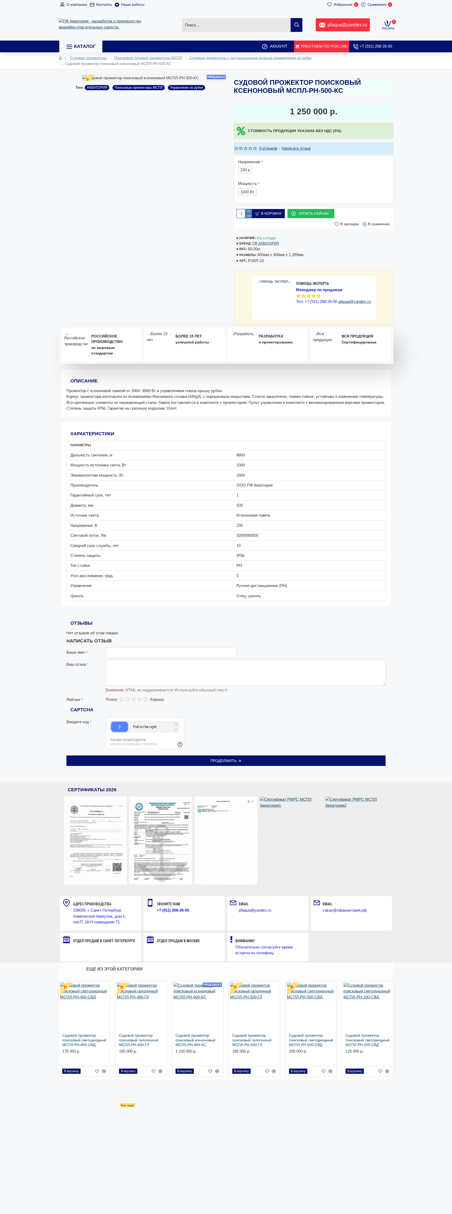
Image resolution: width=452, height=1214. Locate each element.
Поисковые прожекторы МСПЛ (139, 87)
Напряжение (249, 162)
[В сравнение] (103, 1071)
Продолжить (223, 761)
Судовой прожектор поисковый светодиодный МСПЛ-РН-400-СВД (84, 1040)
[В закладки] (97, 1071)
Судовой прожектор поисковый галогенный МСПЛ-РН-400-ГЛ (138, 1040)
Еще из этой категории (114, 969)
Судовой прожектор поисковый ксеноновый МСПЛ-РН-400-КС (195, 1040)
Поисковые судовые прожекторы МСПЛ (148, 58)
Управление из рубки (186, 87)
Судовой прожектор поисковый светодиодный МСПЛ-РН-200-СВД (367, 1040)
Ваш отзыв (76, 664)
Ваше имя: (75, 652)
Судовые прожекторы (88, 58)
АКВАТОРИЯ (97, 87)
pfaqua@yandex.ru (354, 301)
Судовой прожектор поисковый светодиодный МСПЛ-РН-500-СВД (311, 1040)
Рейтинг (73, 699)
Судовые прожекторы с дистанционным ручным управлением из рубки (251, 58)
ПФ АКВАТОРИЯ (265, 243)
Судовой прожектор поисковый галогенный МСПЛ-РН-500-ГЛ (252, 1040)
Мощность (247, 183)
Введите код (77, 722)
